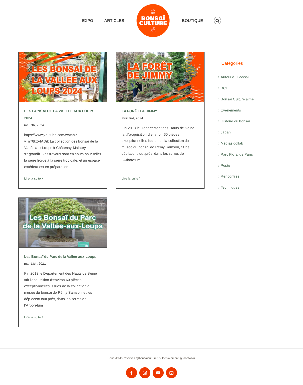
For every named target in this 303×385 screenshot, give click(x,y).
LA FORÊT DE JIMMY (160, 73)
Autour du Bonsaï (235, 77)
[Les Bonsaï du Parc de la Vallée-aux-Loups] (63, 222)
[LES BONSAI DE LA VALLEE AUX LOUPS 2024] (63, 77)
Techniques (230, 187)
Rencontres (230, 176)
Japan (226, 132)
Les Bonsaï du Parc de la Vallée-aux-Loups (63, 215)
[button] (219, 20)
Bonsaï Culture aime (237, 99)
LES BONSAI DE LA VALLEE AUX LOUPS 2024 (63, 70)
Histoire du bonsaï (235, 121)
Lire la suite (32, 178)
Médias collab (232, 143)
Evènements (231, 110)
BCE (224, 88)
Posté (225, 165)
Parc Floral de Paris (237, 154)
